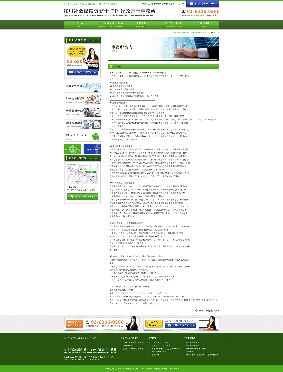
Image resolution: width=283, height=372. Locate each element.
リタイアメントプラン (161, 345)
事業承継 (155, 355)
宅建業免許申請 (192, 345)
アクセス (109, 357)
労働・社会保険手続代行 (133, 349)
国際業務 (189, 352)
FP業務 (152, 338)
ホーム (67, 338)
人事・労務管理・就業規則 (134, 342)
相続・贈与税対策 (159, 352)
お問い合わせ (77, 338)
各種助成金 (127, 345)
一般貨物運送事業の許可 (196, 349)
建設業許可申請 (192, 342)
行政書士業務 (189, 338)
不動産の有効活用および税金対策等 (166, 349)
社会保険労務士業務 (130, 338)
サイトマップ (90, 338)
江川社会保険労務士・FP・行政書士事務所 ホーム (189, 33)
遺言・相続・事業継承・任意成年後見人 (202, 355)
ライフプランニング (160, 342)
